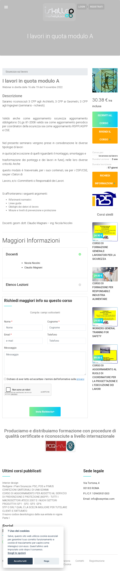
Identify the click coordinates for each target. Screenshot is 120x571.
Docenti (12, 254)
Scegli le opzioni (17, 553)
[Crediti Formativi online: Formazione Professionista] (60, 11)
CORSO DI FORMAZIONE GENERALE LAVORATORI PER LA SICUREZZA (104, 251)
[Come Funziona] (70, 560)
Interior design (10, 482)
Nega (46, 561)
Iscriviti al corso (105, 119)
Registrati (96, 6)
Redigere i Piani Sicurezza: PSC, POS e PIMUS (28, 486)
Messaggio (10, 347)
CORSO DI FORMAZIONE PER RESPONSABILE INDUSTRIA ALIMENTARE (102, 291)
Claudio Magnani (33, 267)
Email (8, 334)
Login (81, 6)
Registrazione (97, 560)
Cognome (53, 321)
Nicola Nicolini (32, 263)
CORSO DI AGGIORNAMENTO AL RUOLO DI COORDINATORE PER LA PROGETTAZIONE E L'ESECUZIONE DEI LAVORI (105, 377)
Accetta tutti (20, 561)
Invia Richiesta (44, 411)
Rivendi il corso (105, 135)
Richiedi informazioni (104, 179)
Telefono (52, 334)
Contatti (79, 560)
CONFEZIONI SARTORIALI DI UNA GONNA (25, 489)
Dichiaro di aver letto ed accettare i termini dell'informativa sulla (45, 379)
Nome (8, 321)
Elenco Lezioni (17, 285)
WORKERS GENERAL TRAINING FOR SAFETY (103, 332)
